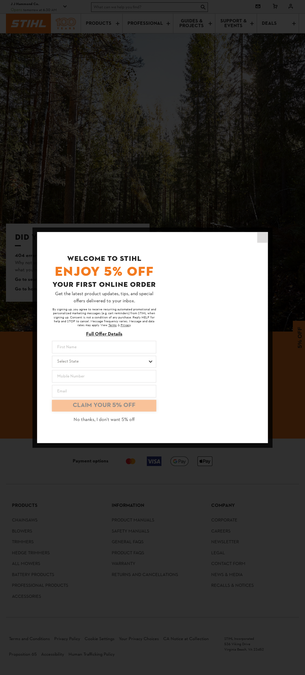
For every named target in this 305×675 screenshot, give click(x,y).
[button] (262, 237)
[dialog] (152, 337)
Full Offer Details (104, 334)
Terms (112, 325)
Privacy (125, 325)
